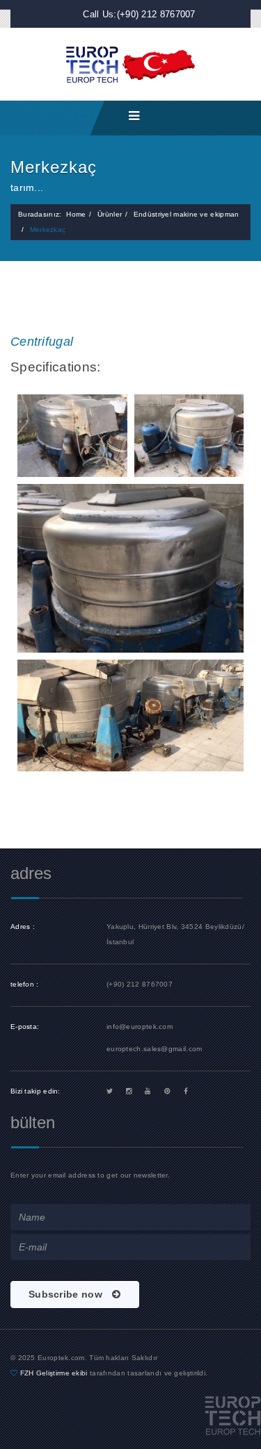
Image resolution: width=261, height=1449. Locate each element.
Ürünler (109, 214)
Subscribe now (67, 1294)
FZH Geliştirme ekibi (55, 1373)
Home (76, 214)
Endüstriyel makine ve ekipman (186, 214)
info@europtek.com (139, 1026)
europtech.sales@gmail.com (154, 1049)
